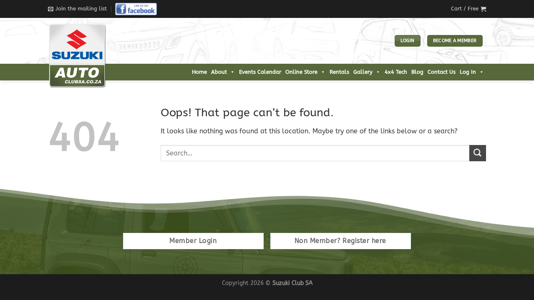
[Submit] (477, 153)
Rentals (339, 72)
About (219, 72)
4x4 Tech (396, 72)
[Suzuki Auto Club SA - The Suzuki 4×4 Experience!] (89, 55)
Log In (468, 72)
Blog (417, 72)
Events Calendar (260, 72)
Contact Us (442, 72)
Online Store (301, 72)
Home (199, 72)
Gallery (363, 72)
